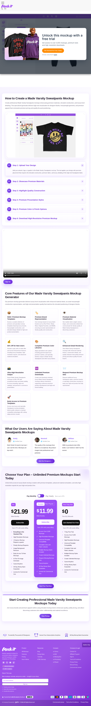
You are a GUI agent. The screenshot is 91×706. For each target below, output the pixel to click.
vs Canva (55, 651)
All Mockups (25, 651)
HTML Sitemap (41, 659)
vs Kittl (55, 654)
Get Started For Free (71, 523)
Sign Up (7, 282)
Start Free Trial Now (45, 586)
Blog (38, 651)
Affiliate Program (75, 654)
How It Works (25, 659)
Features (24, 654)
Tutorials (39, 656)
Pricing (24, 656)
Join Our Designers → (45, 461)
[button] (45, 3)
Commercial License (75, 667)
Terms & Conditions (75, 659)
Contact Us (73, 651)
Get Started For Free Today (53, 50)
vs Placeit (55, 662)
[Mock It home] (11, 649)
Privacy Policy (74, 662)
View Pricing (45, 616)
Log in (55, 54)
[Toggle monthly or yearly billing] (41, 495)
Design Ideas (41, 654)
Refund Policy (74, 664)
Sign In (72, 656)
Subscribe (20, 523)
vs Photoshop (57, 659)
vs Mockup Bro (57, 656)
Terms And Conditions (72, 702)
